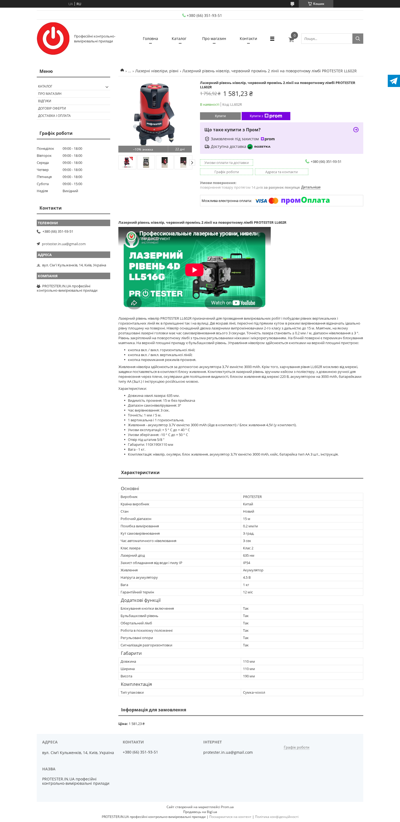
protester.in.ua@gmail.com (64, 244)
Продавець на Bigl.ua (200, 811)
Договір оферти (52, 108)
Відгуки (44, 101)
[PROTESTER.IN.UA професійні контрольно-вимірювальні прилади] (53, 38)
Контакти (248, 38)
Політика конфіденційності (277, 816)
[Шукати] (357, 38)
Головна (150, 38)
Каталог (179, 38)
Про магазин (214, 38)
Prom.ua (227, 807)
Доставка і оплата (54, 115)
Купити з (256, 116)
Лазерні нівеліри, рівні (157, 70)
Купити (220, 116)
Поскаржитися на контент (230, 816)
